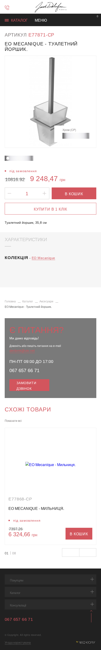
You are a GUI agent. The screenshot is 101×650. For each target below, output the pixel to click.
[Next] (87, 102)
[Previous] (14, 102)
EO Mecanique (43, 258)
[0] (94, 20)
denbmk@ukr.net (22, 350)
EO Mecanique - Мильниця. (36, 509)
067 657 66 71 (24, 370)
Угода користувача (18, 642)
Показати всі (13, 420)
